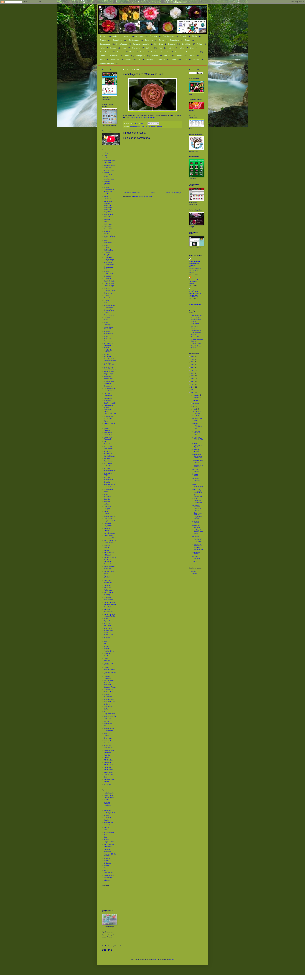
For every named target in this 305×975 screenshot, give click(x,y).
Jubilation (107, 504)
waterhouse (107, 784)
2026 (193, 356)
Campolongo (117, 40)
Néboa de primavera (107, 638)
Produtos (166, 56)
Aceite (114, 36)
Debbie (106, 336)
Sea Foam (107, 721)
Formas (113, 48)
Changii (106, 271)
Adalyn (106, 158)
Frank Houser (108, 432)
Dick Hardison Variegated (108, 344)
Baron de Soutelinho (107, 204)
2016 (193, 384)
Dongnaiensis (108, 822)
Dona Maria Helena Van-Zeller (109, 364)
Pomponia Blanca (109, 670)
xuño (194, 406)
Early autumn (108, 386)
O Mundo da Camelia (196, 557)
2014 (193, 390)
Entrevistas (158, 44)
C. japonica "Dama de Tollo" (196, 432)
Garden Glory (108, 444)
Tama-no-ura (108, 740)
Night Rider (107, 621)
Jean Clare (107, 496)
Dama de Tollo (108, 334)
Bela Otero (107, 217)
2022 (193, 367)
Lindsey (106, 550)
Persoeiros (114, 56)
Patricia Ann (107, 653)
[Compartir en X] (153, 123)
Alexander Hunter (109, 165)
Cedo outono (108, 262)
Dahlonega (107, 331)
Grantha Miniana (109, 456)
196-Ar (106, 153)
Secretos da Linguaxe (194, 327)
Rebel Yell (107, 694)
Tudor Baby (107, 755)
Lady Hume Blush (109, 521)
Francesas (136, 48)
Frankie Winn (108, 435)
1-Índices (103, 36)
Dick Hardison (108, 341)
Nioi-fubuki (107, 626)
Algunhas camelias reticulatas (196, 480)
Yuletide (106, 782)
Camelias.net (195, 324)
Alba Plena (107, 163)
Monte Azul (107, 607)
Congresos (149, 40)
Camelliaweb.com (195, 304)
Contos (161, 40)
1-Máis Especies (109, 793)
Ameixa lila (107, 167)
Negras (177, 52)
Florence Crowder (109, 423)
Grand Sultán (108, 453)
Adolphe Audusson (110, 160)
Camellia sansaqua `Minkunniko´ (197, 500)
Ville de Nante (108, 769)
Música (142, 52)
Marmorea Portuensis (107, 577)
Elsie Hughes (108, 398)
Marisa (106, 574)
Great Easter (108, 461)
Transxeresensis (109, 750)
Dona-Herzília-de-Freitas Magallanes (110, 368)
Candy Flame (108, 255)
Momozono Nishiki (110, 604)
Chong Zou (107, 276)
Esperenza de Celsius (108, 406)
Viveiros (162, 60)
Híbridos (106, 839)
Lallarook (107, 528)
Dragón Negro (108, 374)
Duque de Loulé (109, 381)
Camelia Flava (197, 416)
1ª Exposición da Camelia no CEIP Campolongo (197, 546)
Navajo (106, 618)
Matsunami (107, 587)
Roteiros (192, 56)
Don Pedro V (108, 356)
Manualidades (105, 52)
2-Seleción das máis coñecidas (109, 796)
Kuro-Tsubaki (108, 518)
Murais (132, 52)
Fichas (199, 44)
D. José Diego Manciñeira (108, 328)
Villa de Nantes (109, 765)
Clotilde (106, 300)
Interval (106, 492)
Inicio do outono (109, 489)
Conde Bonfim (108, 308)
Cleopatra (107, 295)
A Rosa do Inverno (195, 522)
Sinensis (106, 868)
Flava (105, 830)
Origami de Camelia (196, 526)
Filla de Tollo (108, 419)
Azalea (106, 196)
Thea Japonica (108, 748)
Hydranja (107, 482)
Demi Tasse (107, 338)
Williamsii (107, 880)
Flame (106, 421)
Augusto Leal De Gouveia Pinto (109, 190)
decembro (196, 395)
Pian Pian (107, 661)
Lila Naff (106, 548)
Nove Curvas (108, 628)
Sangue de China (109, 714)
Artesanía (153, 36)
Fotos (124, 48)
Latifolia (106, 531)
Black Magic (108, 226)
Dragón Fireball (109, 371)
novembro (196, 398)
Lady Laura (107, 523)
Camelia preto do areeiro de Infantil (197, 531)
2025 (193, 359)
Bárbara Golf (108, 243)
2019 (193, 376)
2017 (193, 381)
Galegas (149, 48)
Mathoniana (107, 585)
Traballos (128, 60)
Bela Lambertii (108, 214)
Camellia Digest (196, 343)
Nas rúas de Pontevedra (160, 52)
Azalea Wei (107, 199)
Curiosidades (105, 44)
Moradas (120, 52)
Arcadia (106, 187)
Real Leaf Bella (109, 692)
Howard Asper (108, 480)
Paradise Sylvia (109, 651)
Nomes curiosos (192, 52)
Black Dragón (108, 224)
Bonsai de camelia (195, 470)
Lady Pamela (108, 526)
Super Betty (107, 733)
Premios (155, 56)
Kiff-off (106, 511)
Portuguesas (140, 56)
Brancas (103, 40)
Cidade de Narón (109, 281)
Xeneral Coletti (108, 774)
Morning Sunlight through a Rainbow (110, 615)
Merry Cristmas (108, 592)
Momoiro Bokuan (109, 602)
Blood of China (108, 229)
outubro (195, 401)
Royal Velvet (108, 706)
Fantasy (106, 827)
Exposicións (186, 44)
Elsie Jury (107, 393)
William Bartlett (108, 772)
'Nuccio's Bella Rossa (197, 419)
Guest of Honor (108, 463)
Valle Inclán (107, 762)
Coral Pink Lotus (109, 315)
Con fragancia (134, 40)
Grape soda (107, 458)
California (107, 247)
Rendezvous (108, 697)
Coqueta (106, 312)
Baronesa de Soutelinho (108, 208)
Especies (171, 44)
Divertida (106, 347)
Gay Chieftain (108, 446)
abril (194, 562)
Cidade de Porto (109, 283)
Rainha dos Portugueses (108, 683)
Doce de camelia (195, 475)
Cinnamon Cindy (109, 291)
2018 (193, 379)
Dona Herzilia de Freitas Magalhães (110, 359)
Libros (182, 48)
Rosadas (179, 56)
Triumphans (107, 753)
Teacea (106, 870)
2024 (193, 362)
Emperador (107, 400)
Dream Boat (107, 376)
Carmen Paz (108, 257)
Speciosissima (108, 731)
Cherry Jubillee (109, 273)
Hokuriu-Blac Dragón (108, 474)
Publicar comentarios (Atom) (142, 196)
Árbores (196, 60)
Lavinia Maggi (108, 535)
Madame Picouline (110, 557)
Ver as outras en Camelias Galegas (143, 117)
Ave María (107, 194)
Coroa (106, 320)
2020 (193, 373)
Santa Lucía (107, 718)
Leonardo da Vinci (110, 538)
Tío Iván (106, 757)
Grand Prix (107, 451)
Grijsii (105, 834)
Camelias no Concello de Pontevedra (197, 456)
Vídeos (173, 60)
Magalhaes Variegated (107, 560)
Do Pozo (106, 354)
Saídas (102, 60)
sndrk (154, 959)
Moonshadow (108, 612)
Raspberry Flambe (110, 687)
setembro (196, 403)
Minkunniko (107, 597)
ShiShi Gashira (108, 723)
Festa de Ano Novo (110, 414)
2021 (193, 370)
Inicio (153, 193)
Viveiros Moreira (196, 330)
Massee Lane (108, 583)
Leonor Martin (108, 543)
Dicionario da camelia (141, 44)
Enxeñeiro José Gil (110, 403)
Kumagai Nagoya (109, 516)
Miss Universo (108, 600)
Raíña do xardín (109, 689)
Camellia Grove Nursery (196, 346)
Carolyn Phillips (109, 260)
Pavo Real (107, 656)
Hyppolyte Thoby (109, 484)
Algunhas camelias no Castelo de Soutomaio (197, 538)
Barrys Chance (108, 212)
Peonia (106, 658)
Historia (170, 48)
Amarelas (126, 36)
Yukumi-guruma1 (109, 779)
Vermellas (149, 60)
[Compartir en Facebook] (155, 123)
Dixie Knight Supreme (108, 351)
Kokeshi (191, 283)
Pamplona (107, 648)
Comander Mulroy (109, 305)
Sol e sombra (108, 726)
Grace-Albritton (108, 449)
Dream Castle (108, 379)
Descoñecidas (121, 44)
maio (194, 409)
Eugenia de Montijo (107, 410)
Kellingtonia (107, 509)
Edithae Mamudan (110, 388)
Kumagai (106, 513)
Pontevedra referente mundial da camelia (196, 507)
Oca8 (105, 641)
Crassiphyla (107, 325)
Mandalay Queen (109, 566)
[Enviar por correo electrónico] (148, 123)
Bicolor (194, 36)
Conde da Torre (109, 310)
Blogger (171, 959)
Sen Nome (115, 60)
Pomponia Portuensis (107, 677)
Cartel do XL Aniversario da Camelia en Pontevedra (197, 492)
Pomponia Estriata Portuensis (110, 673)
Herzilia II (107, 468)
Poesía (126, 56)
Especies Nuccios (196, 315)
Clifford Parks (108, 298)
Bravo (105, 240)
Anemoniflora (108, 172)
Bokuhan (106, 234)
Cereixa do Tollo (145, 126)
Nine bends (107, 623)
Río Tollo (106, 709)
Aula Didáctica (168, 36)
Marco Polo (107, 569)
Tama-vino (107, 743)
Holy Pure (107, 477)
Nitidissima (107, 851)
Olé (105, 644)
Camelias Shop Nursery (196, 333)
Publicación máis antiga (173, 193)
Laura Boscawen (109, 533)
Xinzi (105, 777)
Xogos (185, 60)
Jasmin (106, 494)
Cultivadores (174, 40)
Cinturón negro (108, 293)
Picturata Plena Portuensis (109, 664)
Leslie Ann (107, 545)
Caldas (106, 245)
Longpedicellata (109, 842)
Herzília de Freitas (109, 470)
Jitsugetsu (107, 499)
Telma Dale (107, 745)
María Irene (107, 580)
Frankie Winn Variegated (108, 438)
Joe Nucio (107, 501)
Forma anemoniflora (197, 485)
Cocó (105, 303)
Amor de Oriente (109, 170)
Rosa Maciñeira (109, 699)
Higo (160, 48)
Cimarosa (107, 288)
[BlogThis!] (151, 123)
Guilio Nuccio (108, 466)
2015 (193, 387)
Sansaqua (107, 865)
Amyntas (106, 799)
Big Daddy (107, 219)
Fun (105, 441)
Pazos (102, 56)
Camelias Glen (195, 337)
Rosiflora (106, 704)
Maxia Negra (108, 590)
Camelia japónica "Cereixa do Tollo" (197, 425)
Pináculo (106, 667)
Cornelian (107, 317)
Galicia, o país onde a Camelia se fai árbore (197, 515)
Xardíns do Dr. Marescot (197, 412)
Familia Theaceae (109, 825)
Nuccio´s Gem (108, 635)
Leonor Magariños (110, 540)
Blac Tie (106, 222)
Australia (183, 36)
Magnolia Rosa (109, 564)
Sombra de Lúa (109, 728)
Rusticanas (107, 863)
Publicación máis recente (132, 193)
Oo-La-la (106, 646)
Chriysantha (108, 278)
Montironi (107, 609)
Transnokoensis (109, 875)
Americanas (139, 36)
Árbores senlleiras (107, 63)
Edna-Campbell (109, 391)
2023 (193, 365)
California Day (108, 250)
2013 (193, 393)
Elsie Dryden (108, 396)
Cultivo (187, 40)
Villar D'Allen (108, 767)
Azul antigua (108, 201)
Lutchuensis (108, 555)
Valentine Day (108, 760)
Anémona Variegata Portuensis (107, 183)
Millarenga (107, 595)
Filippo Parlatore (109, 416)
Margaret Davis (109, 571)
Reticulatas (107, 858)
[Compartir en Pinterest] (158, 123)
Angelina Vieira (109, 179)
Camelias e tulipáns (196, 553)
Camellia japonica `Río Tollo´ (197, 445)
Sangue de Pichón (110, 716)
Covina (106, 322)
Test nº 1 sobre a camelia (197, 461)
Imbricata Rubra (109, 487)
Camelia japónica (135, 126)
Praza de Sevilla (109, 680)
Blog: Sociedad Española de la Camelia (194, 263)
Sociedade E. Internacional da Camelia (196, 319)
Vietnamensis (108, 877)
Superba (106, 736)
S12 (105, 711)
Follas (102, 48)
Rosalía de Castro (109, 701)
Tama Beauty (108, 738)
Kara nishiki (107, 506)
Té (139, 60)
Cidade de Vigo (109, 286)
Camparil (107, 252)
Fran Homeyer (108, 426)
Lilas (192, 48)
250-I (105, 155)
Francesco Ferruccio (107, 429)
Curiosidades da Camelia (197, 466)
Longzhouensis (109, 552)
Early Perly (107, 383)
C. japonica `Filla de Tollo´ (197, 439)
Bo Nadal (107, 231)
